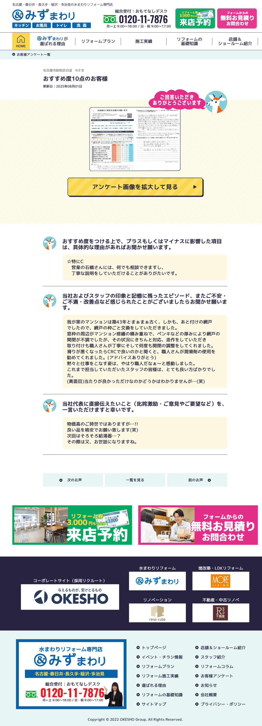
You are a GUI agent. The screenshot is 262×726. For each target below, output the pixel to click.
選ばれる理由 (154, 685)
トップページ (154, 647)
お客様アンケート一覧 (33, 54)
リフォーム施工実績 (160, 676)
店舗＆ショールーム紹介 (235, 41)
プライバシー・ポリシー (223, 704)
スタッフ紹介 (213, 657)
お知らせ (209, 685)
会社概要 (209, 695)
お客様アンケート (217, 676)
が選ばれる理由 (54, 41)
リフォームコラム (217, 666)
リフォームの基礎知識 (189, 41)
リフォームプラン (98, 41)
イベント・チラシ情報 (162, 657)
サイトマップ (154, 704)
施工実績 (143, 41)
